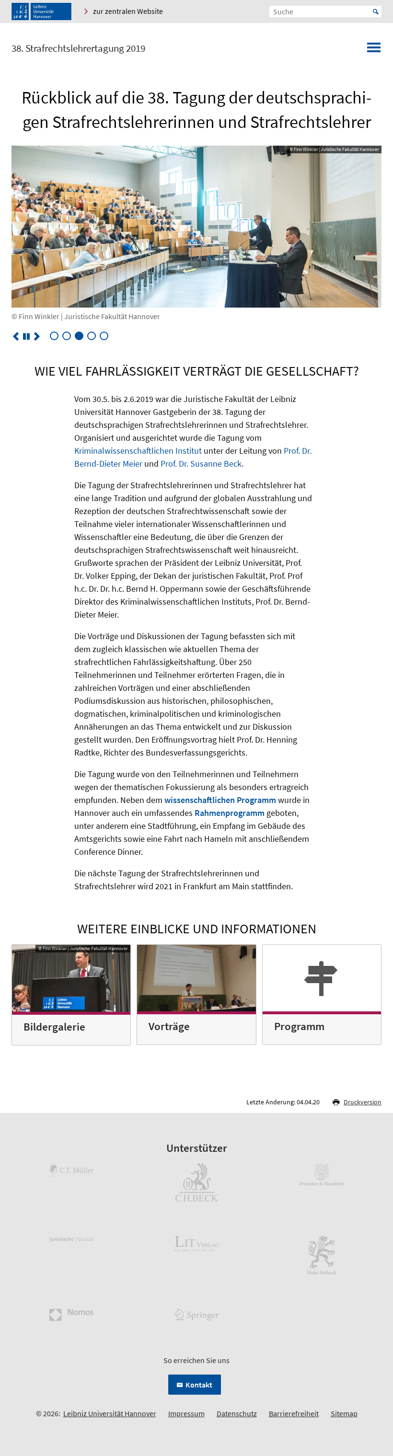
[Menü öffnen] (373, 50)
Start (375, 11)
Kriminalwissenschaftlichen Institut (138, 450)
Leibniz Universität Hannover (109, 1413)
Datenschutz (237, 1413)
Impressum (186, 1413)
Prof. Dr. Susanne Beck (201, 463)
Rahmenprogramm (230, 812)
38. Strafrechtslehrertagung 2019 (78, 48)
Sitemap (344, 1413)
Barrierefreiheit (294, 1413)
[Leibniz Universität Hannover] (41, 11)
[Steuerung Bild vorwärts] (37, 336)
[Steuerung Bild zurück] (16, 336)
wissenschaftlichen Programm (220, 799)
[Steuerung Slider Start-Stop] (26, 336)
